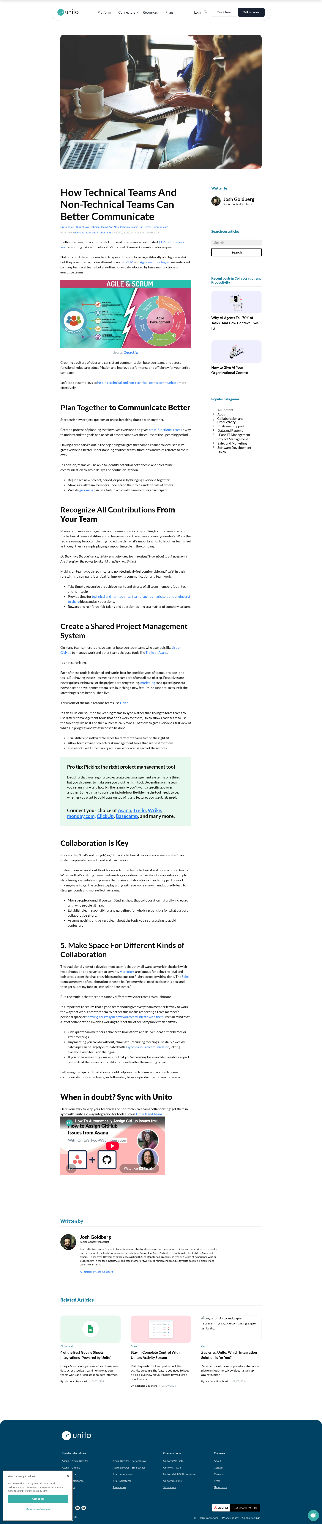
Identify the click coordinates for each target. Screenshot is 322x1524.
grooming (86, 490)
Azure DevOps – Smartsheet (129, 1467)
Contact (218, 1467)
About (217, 1460)
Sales (185, 976)
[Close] (68, 1476)
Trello (139, 810)
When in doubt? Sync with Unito (18, 109)
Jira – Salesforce (122, 1480)
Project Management (232, 439)
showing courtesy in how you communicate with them (125, 1017)
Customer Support (230, 426)
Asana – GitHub (71, 1467)
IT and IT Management (233, 434)
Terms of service (209, 1517)
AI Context (225, 410)
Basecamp (127, 816)
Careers (218, 1474)
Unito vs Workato (173, 1460)
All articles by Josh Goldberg (96, 1271)
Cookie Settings (251, 1517)
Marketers (127, 971)
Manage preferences (38, 1508)
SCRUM (127, 262)
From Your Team (17, 70)
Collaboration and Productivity (93, 232)
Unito (124, 703)
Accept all (38, 1498)
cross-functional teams (165, 430)
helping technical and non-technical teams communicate (137, 382)
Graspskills (131, 352)
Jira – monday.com (123, 1474)
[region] (38, 1496)
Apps (221, 414)
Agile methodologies (155, 262)
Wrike (154, 810)
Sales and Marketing (232, 443)
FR (194, 1517)
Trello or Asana (156, 652)
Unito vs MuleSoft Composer (180, 1474)
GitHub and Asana (149, 1114)
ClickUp (105, 816)
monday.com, (81, 816)
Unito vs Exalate (172, 1480)
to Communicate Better (18, 59)
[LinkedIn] (77, 1508)
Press (217, 1480)
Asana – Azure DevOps (75, 1460)
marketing (147, 683)
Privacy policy (230, 1517)
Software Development (234, 447)
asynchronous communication (147, 1047)
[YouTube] (83, 1508)
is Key (17, 88)
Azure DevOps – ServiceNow (129, 1460)
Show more (119, 1487)
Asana (124, 810)
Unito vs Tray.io (172, 1467)
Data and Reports (230, 430)
